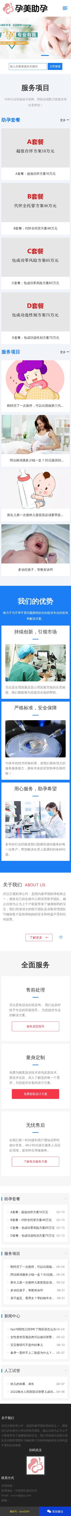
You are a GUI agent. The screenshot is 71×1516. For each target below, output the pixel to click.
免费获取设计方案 (35, 1094)
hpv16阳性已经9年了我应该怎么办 (33, 1329)
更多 (63, 120)
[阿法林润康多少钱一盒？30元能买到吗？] (35, 453)
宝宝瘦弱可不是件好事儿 (26, 1345)
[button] (26, 55)
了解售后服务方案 (35, 1161)
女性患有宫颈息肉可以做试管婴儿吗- (34, 1337)
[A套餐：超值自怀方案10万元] (35, 166)
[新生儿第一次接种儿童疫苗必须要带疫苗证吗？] (35, 508)
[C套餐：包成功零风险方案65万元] (35, 276)
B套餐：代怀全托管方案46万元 (35, 228)
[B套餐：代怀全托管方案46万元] (35, 221)
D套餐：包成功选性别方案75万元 (35, 338)
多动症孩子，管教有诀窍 (35, 569)
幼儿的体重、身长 (22, 1384)
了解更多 (37, 937)
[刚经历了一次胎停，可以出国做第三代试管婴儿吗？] (35, 398)
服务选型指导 (35, 1026)
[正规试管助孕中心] (35, 38)
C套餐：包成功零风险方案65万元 (35, 283)
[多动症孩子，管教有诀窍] (35, 562)
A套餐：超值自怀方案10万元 (35, 174)
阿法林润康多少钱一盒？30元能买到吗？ (37, 1274)
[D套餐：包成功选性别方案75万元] (35, 330)
